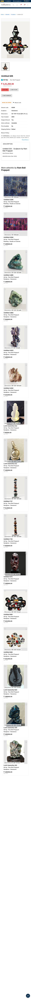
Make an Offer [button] (6, 102)
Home (2, 14)
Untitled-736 (8, 539)
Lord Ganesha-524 (10, 690)
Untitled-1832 (8, 388)
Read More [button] (25, 139)
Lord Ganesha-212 (10, 426)
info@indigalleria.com (17, 1)
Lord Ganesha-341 (10, 765)
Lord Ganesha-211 (10, 463)
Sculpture (13, 14)
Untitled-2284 (8, 237)
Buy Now (5, 89)
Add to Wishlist (7, 95)
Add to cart (14, 89)
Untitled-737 (8, 501)
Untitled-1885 (8, 275)
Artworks (7, 14)
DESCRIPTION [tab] (8, 144)
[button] (27, 1)
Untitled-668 (8, 652)
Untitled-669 (8, 614)
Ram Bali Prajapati (15, 80)
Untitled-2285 (8, 200)
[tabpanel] (15, 152)
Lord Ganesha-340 (10, 727)
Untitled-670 (8, 577)
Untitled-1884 (8, 313)
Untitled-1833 (8, 350)
